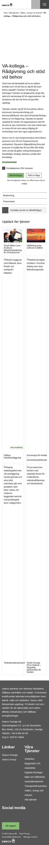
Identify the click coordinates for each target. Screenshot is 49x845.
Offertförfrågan (15, 175)
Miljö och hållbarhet (35, 777)
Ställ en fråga (34, 175)
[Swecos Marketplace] (7, 4)
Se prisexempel (9, 162)
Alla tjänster (14, 13)
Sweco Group (9, 759)
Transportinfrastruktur (36, 786)
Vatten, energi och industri (31, 13)
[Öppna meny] (44, 4)
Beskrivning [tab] (8, 195)
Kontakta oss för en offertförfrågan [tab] (26, 210)
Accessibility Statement (11, 837)
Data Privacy (24, 834)
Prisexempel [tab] (9, 201)
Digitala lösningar (34, 772)
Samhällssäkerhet (34, 781)
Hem (6, 13)
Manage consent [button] (30, 837)
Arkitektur (29, 759)
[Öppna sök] (35, 4)
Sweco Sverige (10, 755)
